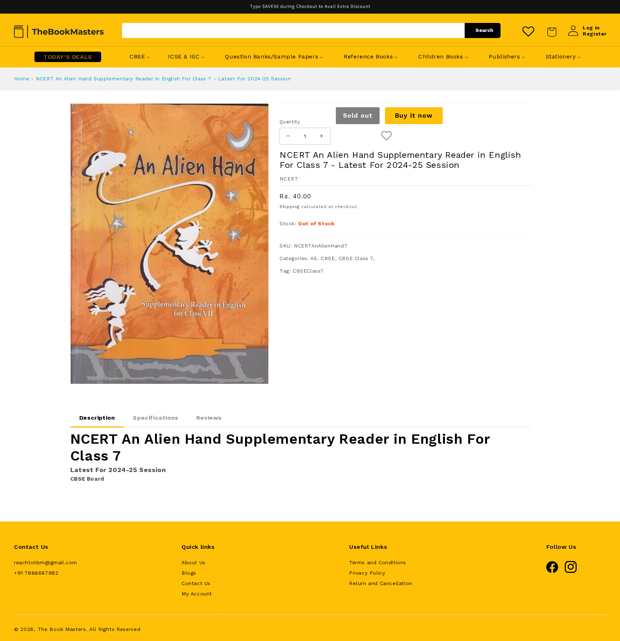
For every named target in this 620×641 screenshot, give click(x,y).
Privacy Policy (367, 573)
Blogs (189, 573)
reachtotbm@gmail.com (45, 562)
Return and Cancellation (380, 583)
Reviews (209, 417)
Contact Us (196, 583)
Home (21, 78)
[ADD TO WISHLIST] (386, 136)
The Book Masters (62, 629)
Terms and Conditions (377, 562)
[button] (137, 57)
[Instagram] (571, 571)
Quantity (290, 121)
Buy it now (414, 115)
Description (97, 417)
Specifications (155, 417)
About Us (194, 562)
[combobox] (311, 30)
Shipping (290, 206)
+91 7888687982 (36, 573)
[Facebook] (552, 571)
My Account (197, 594)
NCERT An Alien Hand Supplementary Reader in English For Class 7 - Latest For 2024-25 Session (163, 78)
